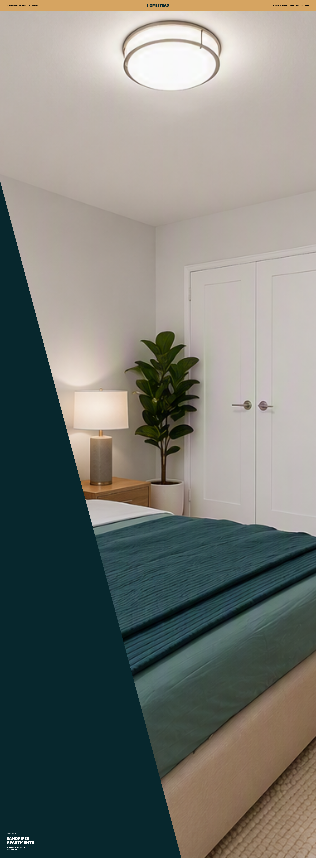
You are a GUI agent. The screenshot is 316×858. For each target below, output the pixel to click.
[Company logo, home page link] (158, 5)
